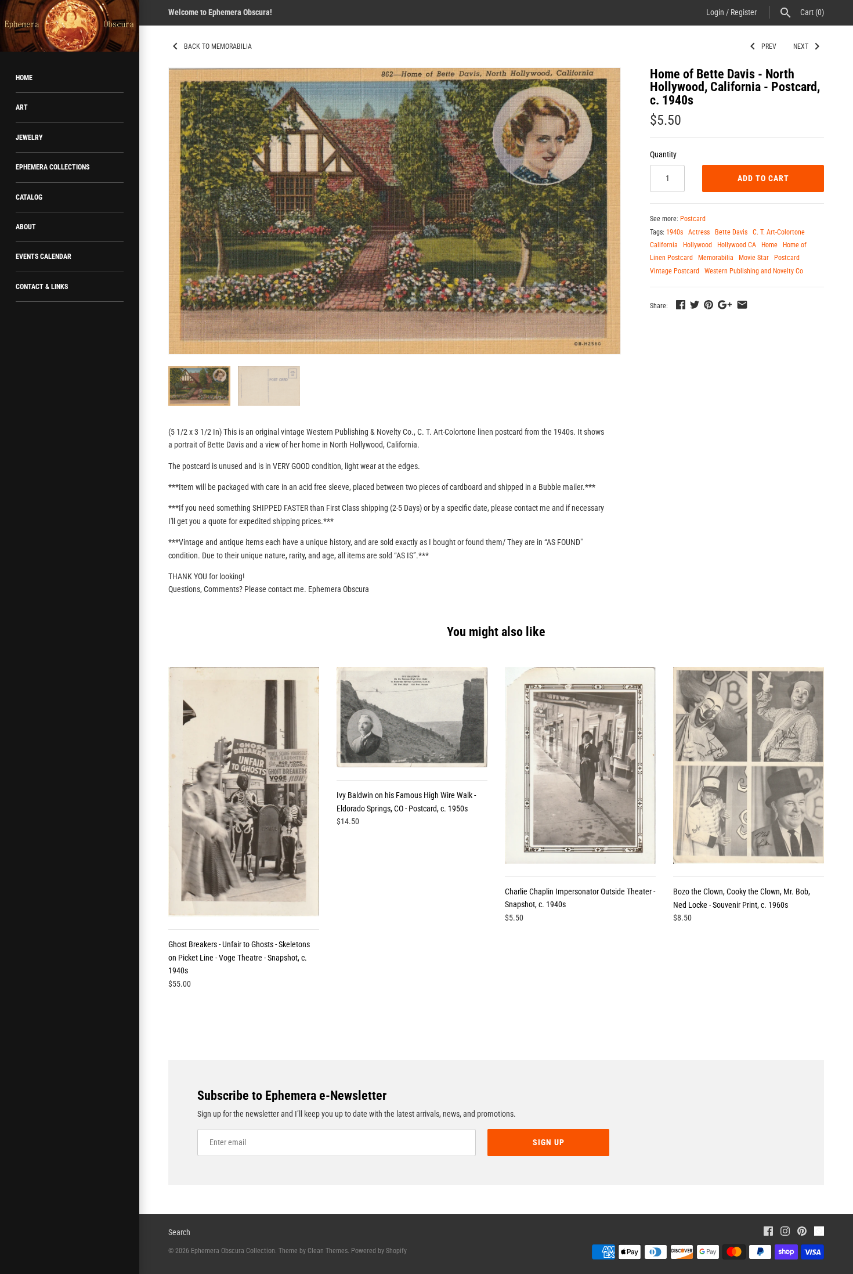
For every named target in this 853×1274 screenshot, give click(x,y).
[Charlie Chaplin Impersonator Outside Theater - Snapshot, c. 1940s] (580, 765)
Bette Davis (731, 232)
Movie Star (754, 258)
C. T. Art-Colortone (779, 232)
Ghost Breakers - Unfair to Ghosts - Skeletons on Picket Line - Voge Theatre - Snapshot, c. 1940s (239, 957)
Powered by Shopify (379, 1251)
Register (744, 12)
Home (24, 78)
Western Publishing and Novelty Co (753, 271)
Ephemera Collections (52, 167)
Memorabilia (715, 258)
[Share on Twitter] (694, 304)
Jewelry (29, 137)
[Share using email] (742, 304)
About (26, 227)
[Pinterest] (802, 1232)
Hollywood (697, 245)
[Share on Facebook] (680, 304)
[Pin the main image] (708, 304)
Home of (795, 245)
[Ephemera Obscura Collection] (69, 26)
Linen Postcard (671, 258)
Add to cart (763, 178)
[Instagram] (785, 1232)
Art (22, 107)
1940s (674, 232)
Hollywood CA (736, 245)
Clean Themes (328, 1251)
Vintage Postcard (674, 271)
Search (179, 1232)
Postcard (693, 219)
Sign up (549, 1142)
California (664, 245)
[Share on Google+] (725, 304)
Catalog (29, 197)
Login (715, 12)
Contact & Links (42, 287)
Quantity (663, 154)
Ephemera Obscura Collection (233, 1251)
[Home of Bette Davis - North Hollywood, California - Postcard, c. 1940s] (394, 211)
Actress (699, 232)
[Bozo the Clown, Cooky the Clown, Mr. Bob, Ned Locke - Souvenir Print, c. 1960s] (748, 765)
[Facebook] (768, 1232)
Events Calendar (43, 256)
